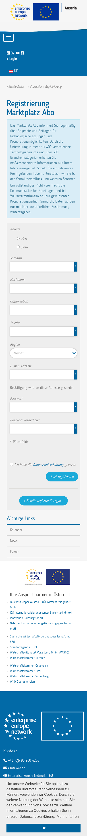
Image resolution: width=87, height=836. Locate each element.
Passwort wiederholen (25, 420)
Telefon (15, 323)
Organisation (19, 301)
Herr (24, 239)
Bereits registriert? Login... (44, 501)
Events (14, 552)
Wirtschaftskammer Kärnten (27, 658)
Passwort (16, 398)
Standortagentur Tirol (23, 647)
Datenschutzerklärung (48, 465)
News (14, 541)
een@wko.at (16, 768)
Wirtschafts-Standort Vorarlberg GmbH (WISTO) (39, 652)
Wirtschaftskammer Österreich (29, 666)
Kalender (16, 530)
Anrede (15, 229)
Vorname (16, 258)
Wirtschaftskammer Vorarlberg (29, 676)
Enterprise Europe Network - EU (30, 775)
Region (15, 344)
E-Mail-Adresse (20, 366)
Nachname (17, 280)
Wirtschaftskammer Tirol (25, 671)
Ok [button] (43, 828)
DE (15, 71)
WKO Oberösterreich (22, 682)
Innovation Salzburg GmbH (26, 618)
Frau (24, 247)
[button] (43, 353)
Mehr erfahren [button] (68, 816)
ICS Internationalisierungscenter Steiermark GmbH (41, 613)
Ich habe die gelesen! (45, 465)
